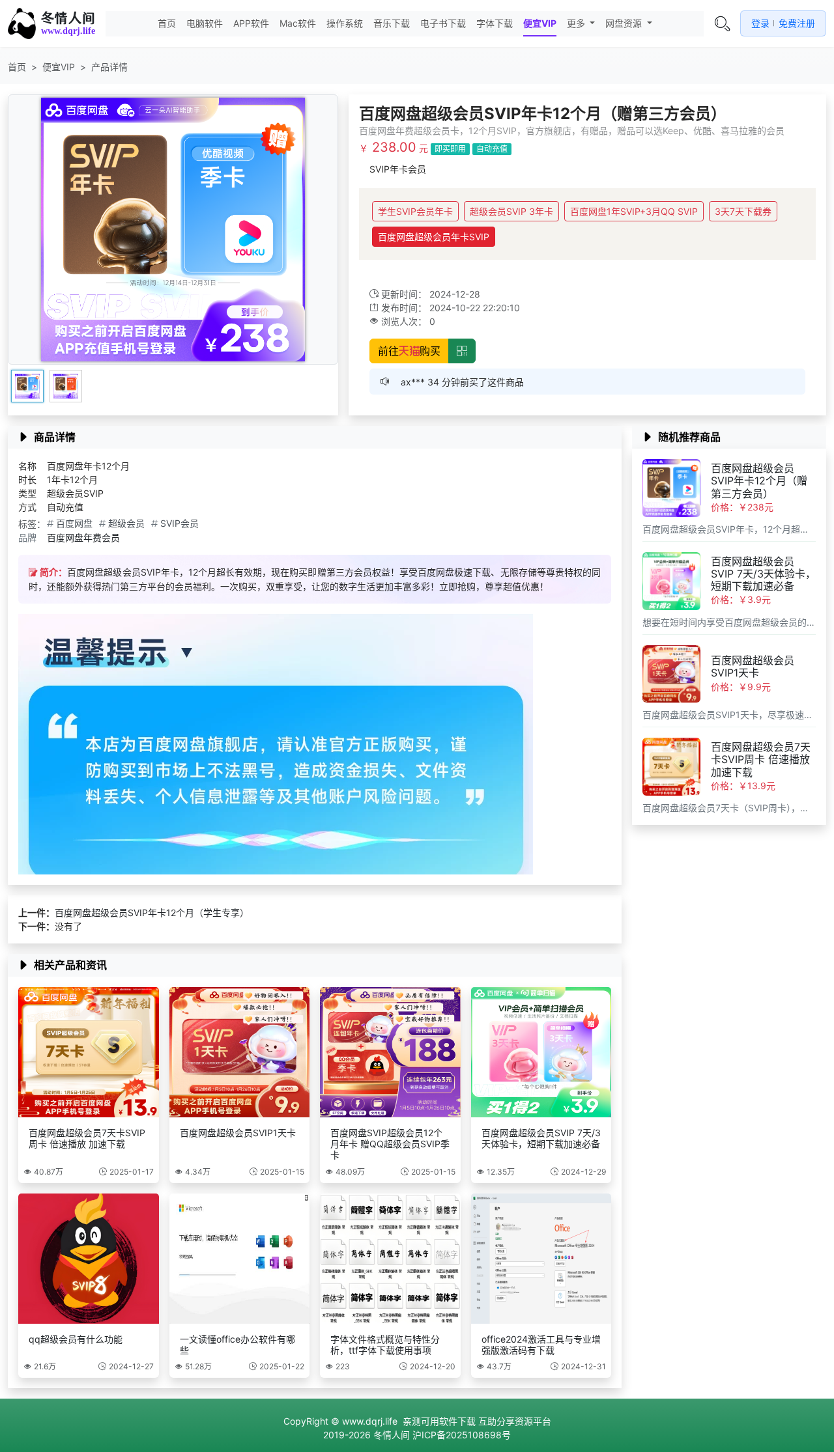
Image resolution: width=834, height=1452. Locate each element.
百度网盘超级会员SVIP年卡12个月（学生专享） (152, 912)
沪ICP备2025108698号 (461, 1434)
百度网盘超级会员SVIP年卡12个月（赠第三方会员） (759, 480)
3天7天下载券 (743, 211)
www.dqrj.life (369, 1421)
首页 (167, 23)
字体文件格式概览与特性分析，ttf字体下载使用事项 (385, 1344)
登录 (760, 23)
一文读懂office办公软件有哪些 (237, 1344)
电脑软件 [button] (204, 23)
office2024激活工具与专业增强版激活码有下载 (541, 1344)
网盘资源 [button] (624, 23)
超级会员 (126, 523)
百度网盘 (74, 523)
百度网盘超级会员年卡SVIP (433, 236)
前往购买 (409, 350)
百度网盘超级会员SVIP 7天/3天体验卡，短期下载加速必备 (541, 1138)
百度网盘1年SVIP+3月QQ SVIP (634, 211)
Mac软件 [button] (298, 23)
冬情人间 (68, 18)
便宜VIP (58, 66)
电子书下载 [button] (443, 23)
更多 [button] (577, 23)
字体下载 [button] (494, 23)
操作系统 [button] (344, 23)
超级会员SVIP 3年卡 (511, 211)
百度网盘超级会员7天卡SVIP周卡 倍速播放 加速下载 (87, 1138)
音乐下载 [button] (391, 23)
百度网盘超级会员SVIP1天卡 (238, 1132)
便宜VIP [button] (539, 23)
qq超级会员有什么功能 (75, 1339)
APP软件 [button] (251, 23)
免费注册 (797, 23)
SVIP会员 (179, 523)
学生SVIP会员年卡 (415, 211)
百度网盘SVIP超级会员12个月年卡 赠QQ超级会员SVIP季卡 (390, 1143)
